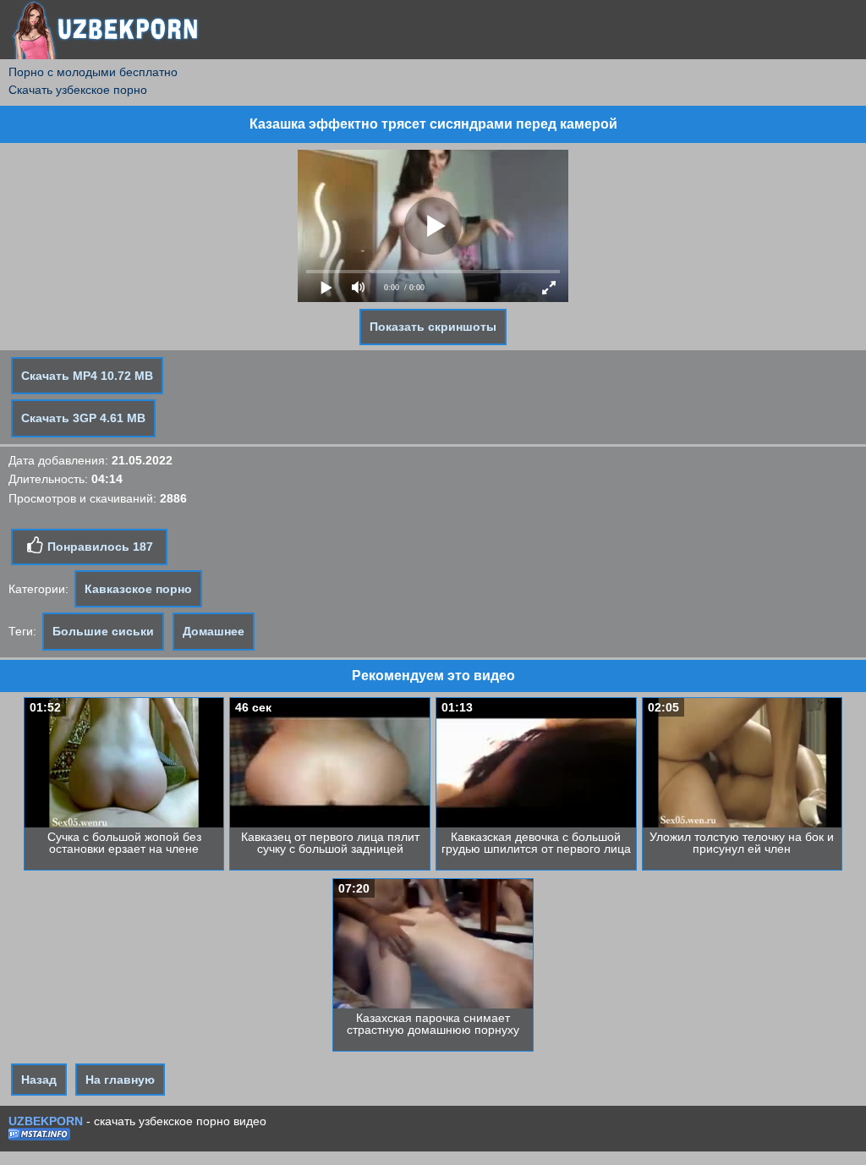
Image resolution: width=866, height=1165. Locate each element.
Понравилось (98, 546)
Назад (39, 1079)
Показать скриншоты (433, 326)
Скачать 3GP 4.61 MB (83, 418)
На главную (120, 1079)
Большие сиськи (103, 631)
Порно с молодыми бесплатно (93, 72)
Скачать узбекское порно (77, 89)
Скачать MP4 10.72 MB (87, 375)
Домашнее (213, 631)
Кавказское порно (138, 589)
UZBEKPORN (45, 1121)
